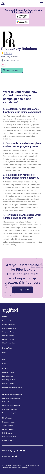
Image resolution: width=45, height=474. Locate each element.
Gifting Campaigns (8, 324)
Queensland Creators (9, 409)
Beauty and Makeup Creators (12, 387)
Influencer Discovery (9, 328)
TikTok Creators (7, 425)
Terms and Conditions (20, 467)
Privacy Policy (7, 467)
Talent (4, 356)
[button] (41, 3)
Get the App (6, 456)
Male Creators (7, 433)
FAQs (4, 363)
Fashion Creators (8, 372)
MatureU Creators (8, 440)
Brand (4, 352)
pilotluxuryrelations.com (12, 60)
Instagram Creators (8, 422)
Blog (3, 359)
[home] (3, 4)
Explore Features (8, 321)
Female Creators (8, 429)
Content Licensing (8, 339)
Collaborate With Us (13, 70)
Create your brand (22, 289)
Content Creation (8, 335)
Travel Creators (7, 391)
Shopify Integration (8, 343)
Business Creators (8, 383)
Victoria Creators (7, 402)
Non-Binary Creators (9, 437)
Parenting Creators (8, 380)
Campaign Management (10, 332)
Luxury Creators (7, 376)
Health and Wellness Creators (12, 394)
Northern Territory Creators (11, 413)
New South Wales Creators (11, 398)
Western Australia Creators (11, 405)
